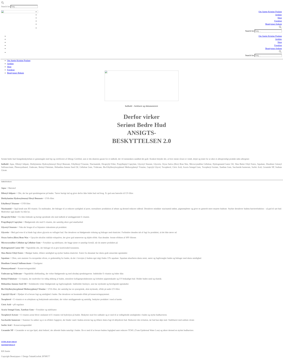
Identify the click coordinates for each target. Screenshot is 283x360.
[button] (2, 3)
